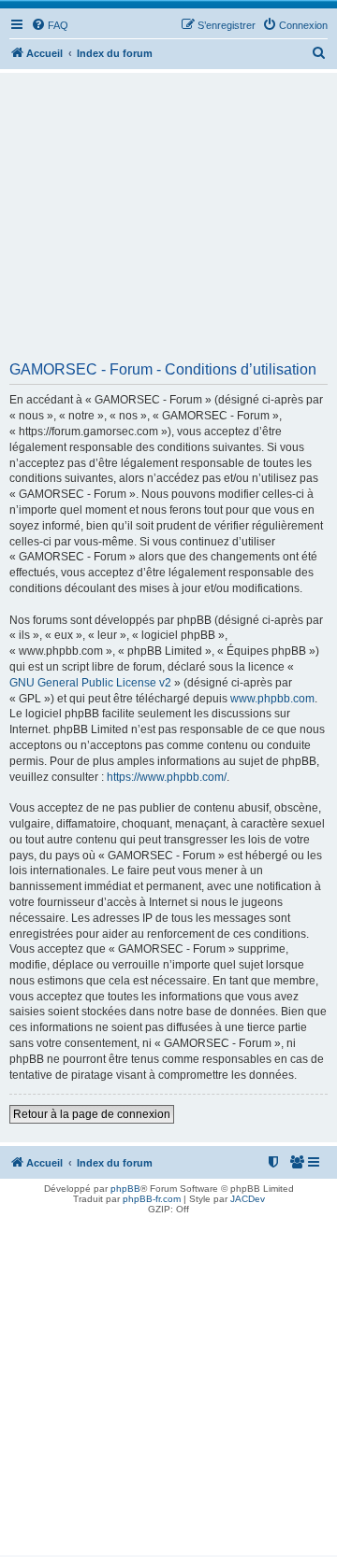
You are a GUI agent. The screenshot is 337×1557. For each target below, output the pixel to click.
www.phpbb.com (272, 698)
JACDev (247, 1199)
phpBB (125, 1188)
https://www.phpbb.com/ (167, 777)
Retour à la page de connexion (91, 1114)
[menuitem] (49, 25)
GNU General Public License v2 (90, 682)
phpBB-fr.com (152, 1199)
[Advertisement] (168, 223)
